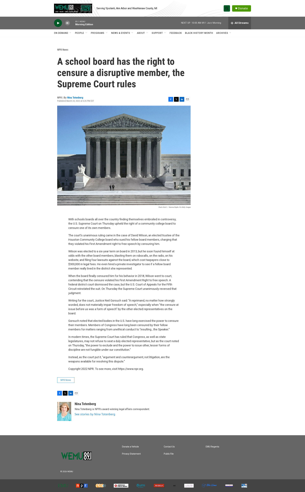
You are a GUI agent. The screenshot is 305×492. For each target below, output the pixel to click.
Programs (97, 33)
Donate (243, 8)
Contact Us (169, 447)
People (79, 33)
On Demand (61, 33)
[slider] (72, 23)
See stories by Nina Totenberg (95, 414)
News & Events (120, 33)
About (141, 33)
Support (157, 33)
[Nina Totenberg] (64, 411)
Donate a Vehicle (130, 447)
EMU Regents (212, 447)
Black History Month (199, 33)
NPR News (62, 49)
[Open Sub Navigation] (70, 33)
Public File (169, 454)
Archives (222, 33)
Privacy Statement (131, 454)
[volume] (67, 23)
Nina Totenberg (75, 97)
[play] (58, 23)
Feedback (176, 33)
